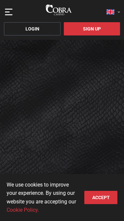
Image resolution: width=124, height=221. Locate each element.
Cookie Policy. (23, 210)
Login (32, 28)
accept (101, 197)
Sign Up (92, 28)
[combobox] (113, 10)
